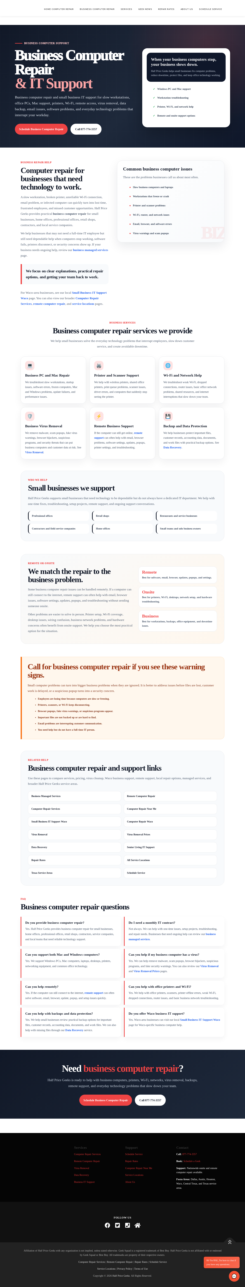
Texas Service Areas (41, 873)
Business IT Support (84, 1182)
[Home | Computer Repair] (137, 1225)
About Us (187, 9)
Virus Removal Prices (138, 834)
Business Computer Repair (97, 9)
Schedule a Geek (191, 1161)
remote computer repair (49, 304)
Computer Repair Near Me (141, 809)
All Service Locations (138, 860)
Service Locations (134, 1175)
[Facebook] (107, 1225)
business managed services (90, 250)
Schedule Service (210, 9)
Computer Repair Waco (140, 821)
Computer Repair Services (45, 809)
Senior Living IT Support (141, 847)
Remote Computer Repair (141, 796)
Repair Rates (166, 9)
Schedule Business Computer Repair (41, 129)
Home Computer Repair (59, 9)
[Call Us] (127, 1225)
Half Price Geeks (121, 1275)
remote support (93, 992)
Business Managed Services (45, 796)
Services (126, 9)
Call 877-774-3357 (86, 129)
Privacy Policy (124, 1268)
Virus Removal (34, 452)
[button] (234, 1276)
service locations (83, 304)
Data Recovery (172, 447)
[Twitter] (117, 1225)
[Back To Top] (229, 1242)
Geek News (145, 9)
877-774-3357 (189, 1154)
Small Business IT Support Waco (49, 821)
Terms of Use (141, 1268)
